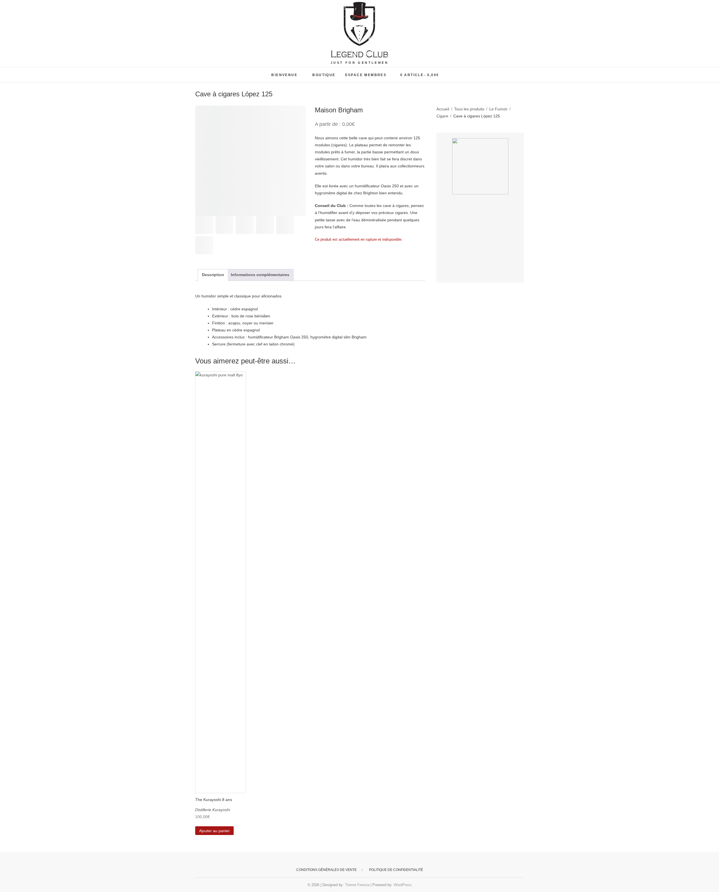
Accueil (442, 109)
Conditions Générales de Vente (326, 870)
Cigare (442, 116)
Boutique (323, 75)
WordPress (403, 885)
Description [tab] (213, 274)
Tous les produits (469, 109)
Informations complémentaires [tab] (260, 274)
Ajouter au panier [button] (214, 831)
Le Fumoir (498, 109)
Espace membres (366, 75)
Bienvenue (284, 75)
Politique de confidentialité (396, 870)
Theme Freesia (357, 885)
